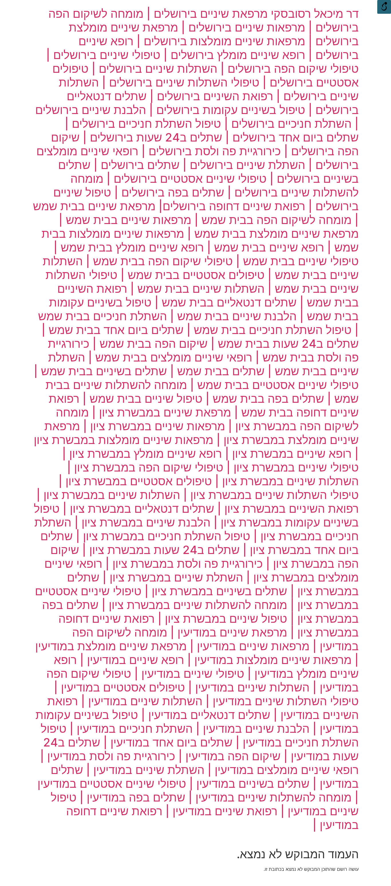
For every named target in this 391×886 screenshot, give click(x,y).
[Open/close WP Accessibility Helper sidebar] (384, 7)
